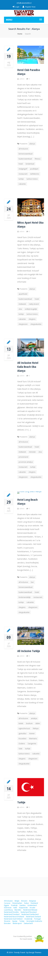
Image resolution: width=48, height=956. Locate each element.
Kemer (32, 733)
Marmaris (33, 738)
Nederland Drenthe (11, 912)
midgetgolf (23, 169)
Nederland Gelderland (30, 914)
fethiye (36, 728)
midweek (22, 304)
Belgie (17, 901)
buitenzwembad (25, 159)
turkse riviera (32, 179)
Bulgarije (32, 901)
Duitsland (34, 903)
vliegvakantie (36, 324)
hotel (21, 164)
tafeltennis (34, 174)
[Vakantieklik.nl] (24, 13)
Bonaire (24, 901)
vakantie (22, 184)
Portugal (37, 919)
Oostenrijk (28, 919)
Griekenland (32, 905)
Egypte (6, 905)
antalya (34, 718)
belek (21, 723)
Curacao (7, 903)
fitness (37, 159)
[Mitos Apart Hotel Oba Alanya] (8, 202)
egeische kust (24, 728)
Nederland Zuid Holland (13, 919)
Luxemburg (8, 910)
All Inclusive (8, 901)
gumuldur (22, 733)
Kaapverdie (23, 907)
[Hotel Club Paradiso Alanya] (8, 49)
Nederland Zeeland (33, 916)
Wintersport (17, 923)
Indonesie (7, 907)
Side (20, 748)
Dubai (26, 903)
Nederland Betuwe (30, 910)
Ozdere (22, 743)
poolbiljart (34, 169)
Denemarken (17, 903)
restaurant (23, 174)
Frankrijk (14, 905)
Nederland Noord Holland (14, 916)
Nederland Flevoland (29, 912)
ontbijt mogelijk (31, 309)
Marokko (18, 910)
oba (20, 309)
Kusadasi (22, 738)
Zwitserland (28, 923)
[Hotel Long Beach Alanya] (8, 495)
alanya (32, 143)
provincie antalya (26, 462)
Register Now (30, 7)
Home (19, 34)
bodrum (29, 723)
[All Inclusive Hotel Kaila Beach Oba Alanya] (8, 342)
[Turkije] (8, 782)
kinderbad (30, 164)
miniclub (32, 452)
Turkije (21, 802)
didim (37, 723)
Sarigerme (32, 743)
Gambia (22, 905)
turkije (21, 179)
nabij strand (34, 304)
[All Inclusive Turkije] (8, 630)
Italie (15, 907)
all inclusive (23, 148)
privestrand (23, 457)
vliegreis (32, 319)
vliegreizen (23, 324)
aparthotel (23, 294)
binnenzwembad (25, 154)
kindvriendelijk (25, 597)
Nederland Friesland (11, 914)
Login (17, 7)
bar (32, 582)
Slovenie (7, 921)
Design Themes (35, 952)
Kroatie (32, 907)
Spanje (14, 921)
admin (21, 79)
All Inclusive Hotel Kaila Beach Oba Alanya (27, 367)
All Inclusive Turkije (28, 651)
